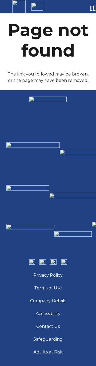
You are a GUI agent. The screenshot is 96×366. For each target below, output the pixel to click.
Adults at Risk (48, 352)
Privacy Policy (48, 275)
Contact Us (48, 326)
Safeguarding (48, 339)
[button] (78, 6)
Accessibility (48, 313)
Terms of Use (48, 288)
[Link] (19, 6)
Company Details (48, 300)
